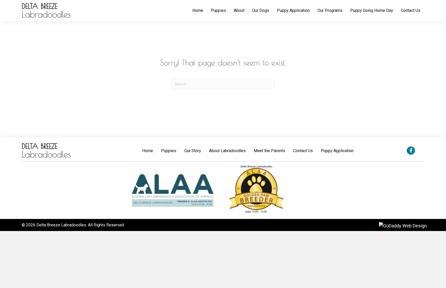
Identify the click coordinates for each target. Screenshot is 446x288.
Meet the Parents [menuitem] (269, 150)
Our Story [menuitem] (192, 150)
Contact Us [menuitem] (303, 150)
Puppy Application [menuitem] (337, 150)
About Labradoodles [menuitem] (227, 150)
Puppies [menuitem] (168, 150)
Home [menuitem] (147, 150)
